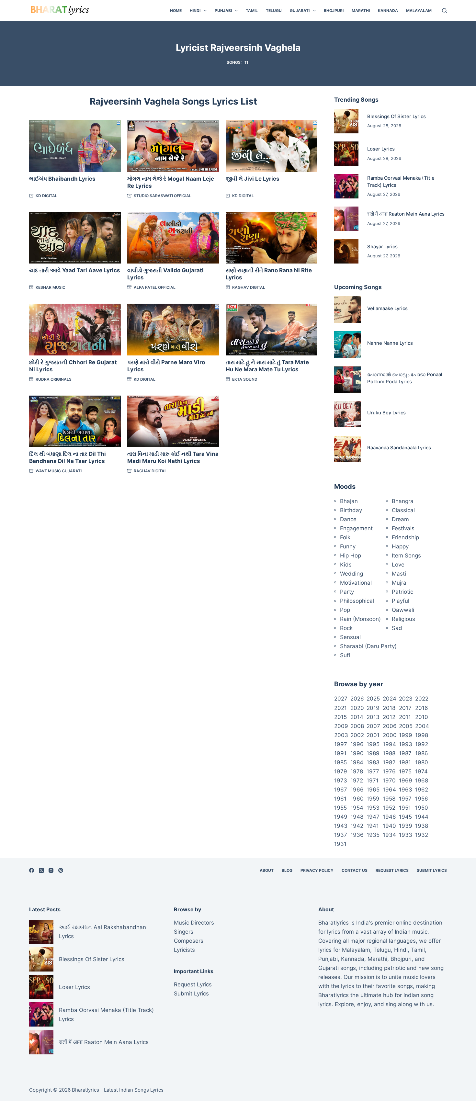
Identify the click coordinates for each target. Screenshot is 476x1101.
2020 (357, 708)
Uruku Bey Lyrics (386, 413)
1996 (357, 744)
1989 (373, 753)
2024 (389, 698)
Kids (346, 564)
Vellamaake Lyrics (387, 308)
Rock (346, 628)
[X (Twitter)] (41, 870)
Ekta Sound (244, 379)
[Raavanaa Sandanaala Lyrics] (347, 449)
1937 (340, 835)
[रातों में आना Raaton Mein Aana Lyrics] (346, 219)
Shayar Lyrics (382, 247)
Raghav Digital (248, 287)
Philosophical (357, 601)
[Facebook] (31, 870)
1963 (405, 789)
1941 (373, 826)
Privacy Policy (317, 870)
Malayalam (419, 10)
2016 (421, 708)
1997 (340, 744)
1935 (373, 835)
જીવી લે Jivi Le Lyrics (252, 178)
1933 (405, 835)
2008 (357, 726)
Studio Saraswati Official (162, 195)
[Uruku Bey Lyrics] (347, 414)
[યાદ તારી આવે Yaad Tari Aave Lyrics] (75, 238)
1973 (340, 780)
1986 (421, 753)
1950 (421, 807)
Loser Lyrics (381, 149)
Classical (403, 510)
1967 (340, 789)
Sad (397, 628)
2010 (421, 717)
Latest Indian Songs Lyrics (134, 1090)
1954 (356, 807)
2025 (373, 698)
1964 (389, 789)
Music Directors (194, 922)
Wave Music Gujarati (59, 470)
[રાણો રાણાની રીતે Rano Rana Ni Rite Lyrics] (271, 238)
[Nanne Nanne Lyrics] (347, 344)
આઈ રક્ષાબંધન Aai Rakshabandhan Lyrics (102, 931)
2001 (373, 735)
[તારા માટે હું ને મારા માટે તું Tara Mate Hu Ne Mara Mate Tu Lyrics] (271, 329)
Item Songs (406, 555)
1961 (340, 798)
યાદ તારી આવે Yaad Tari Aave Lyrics (74, 270)
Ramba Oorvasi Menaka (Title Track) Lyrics (106, 1014)
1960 (357, 798)
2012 (389, 717)
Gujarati (300, 10)
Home (176, 10)
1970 (389, 780)
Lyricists (184, 950)
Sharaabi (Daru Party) (368, 646)
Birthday (351, 510)
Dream (400, 519)
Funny (348, 546)
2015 (340, 717)
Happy (400, 546)
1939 (405, 826)
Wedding (351, 573)
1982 (389, 762)
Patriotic (402, 592)
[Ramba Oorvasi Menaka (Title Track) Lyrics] (346, 186)
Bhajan (349, 501)
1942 (356, 826)
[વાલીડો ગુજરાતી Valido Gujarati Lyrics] (173, 238)
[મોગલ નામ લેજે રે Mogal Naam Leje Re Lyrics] (173, 146)
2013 (373, 717)
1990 (357, 753)
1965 (373, 789)
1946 (389, 817)
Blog (287, 870)
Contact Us (355, 870)
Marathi (361, 10)
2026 (357, 698)
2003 (341, 735)
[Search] (444, 10)
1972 (356, 780)
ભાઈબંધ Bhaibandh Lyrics (62, 178)
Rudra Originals (54, 379)
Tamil (252, 10)
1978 (356, 771)
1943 (340, 826)
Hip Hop (350, 555)
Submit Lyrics (432, 870)
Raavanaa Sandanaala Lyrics (399, 448)
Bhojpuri (334, 10)
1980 (421, 762)
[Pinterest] (60, 870)
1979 (340, 771)
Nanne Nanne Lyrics (390, 343)
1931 (340, 844)
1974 (421, 771)
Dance (348, 519)
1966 (357, 789)
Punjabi (223, 10)
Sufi (345, 655)
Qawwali (403, 610)
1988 (389, 753)
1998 (421, 735)
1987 (405, 753)
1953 (373, 807)
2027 (340, 698)
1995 (373, 744)
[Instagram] (51, 870)
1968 (421, 780)
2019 (373, 708)
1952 (389, 807)
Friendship (405, 537)
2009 (341, 726)
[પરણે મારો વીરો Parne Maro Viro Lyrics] (173, 329)
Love (398, 564)
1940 (389, 826)
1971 (373, 780)
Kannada (388, 10)
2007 (373, 726)
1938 (421, 826)
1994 (389, 744)
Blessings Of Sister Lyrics (396, 116)
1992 (421, 744)
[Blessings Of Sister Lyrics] (346, 121)
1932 (421, 835)
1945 (405, 817)
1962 (421, 789)
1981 (405, 762)
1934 (389, 835)
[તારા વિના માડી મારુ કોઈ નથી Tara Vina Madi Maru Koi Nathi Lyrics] (173, 421)
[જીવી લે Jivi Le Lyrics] (271, 146)
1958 (389, 798)
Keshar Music (50, 287)
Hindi (195, 10)
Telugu (274, 10)
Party (347, 592)
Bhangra (403, 501)
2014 (356, 717)
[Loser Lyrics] (346, 153)
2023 (406, 698)
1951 (405, 807)
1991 (340, 753)
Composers (188, 941)
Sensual (350, 637)
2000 (390, 735)
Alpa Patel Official (155, 287)
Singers (183, 931)
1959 (373, 798)
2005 (406, 726)
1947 (373, 817)
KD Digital (46, 195)
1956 (421, 798)
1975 (405, 771)
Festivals (403, 528)
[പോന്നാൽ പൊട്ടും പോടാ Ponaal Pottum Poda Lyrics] (347, 379)
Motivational (356, 582)
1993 (405, 744)
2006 (390, 726)
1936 (357, 835)
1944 (421, 817)
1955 (340, 807)
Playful (400, 601)
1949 (340, 817)
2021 (340, 708)
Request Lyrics (392, 870)
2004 (422, 726)
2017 (405, 708)
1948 (356, 817)
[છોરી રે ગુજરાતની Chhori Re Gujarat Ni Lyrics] (75, 329)
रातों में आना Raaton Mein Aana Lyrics (406, 214)
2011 (405, 717)
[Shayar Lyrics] (346, 251)
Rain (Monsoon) (360, 619)
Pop (345, 610)
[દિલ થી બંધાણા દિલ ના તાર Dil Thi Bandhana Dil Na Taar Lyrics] (75, 421)
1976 (389, 771)
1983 (373, 762)
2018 (389, 708)
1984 (356, 762)
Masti (399, 573)
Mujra (399, 582)
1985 (340, 762)
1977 (373, 771)
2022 (421, 698)
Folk (345, 537)
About (267, 870)
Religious (403, 619)
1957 (405, 798)
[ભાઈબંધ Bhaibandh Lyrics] (75, 146)
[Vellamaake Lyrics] (347, 309)
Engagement (356, 528)
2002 (357, 735)
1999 (405, 735)
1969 (405, 780)
